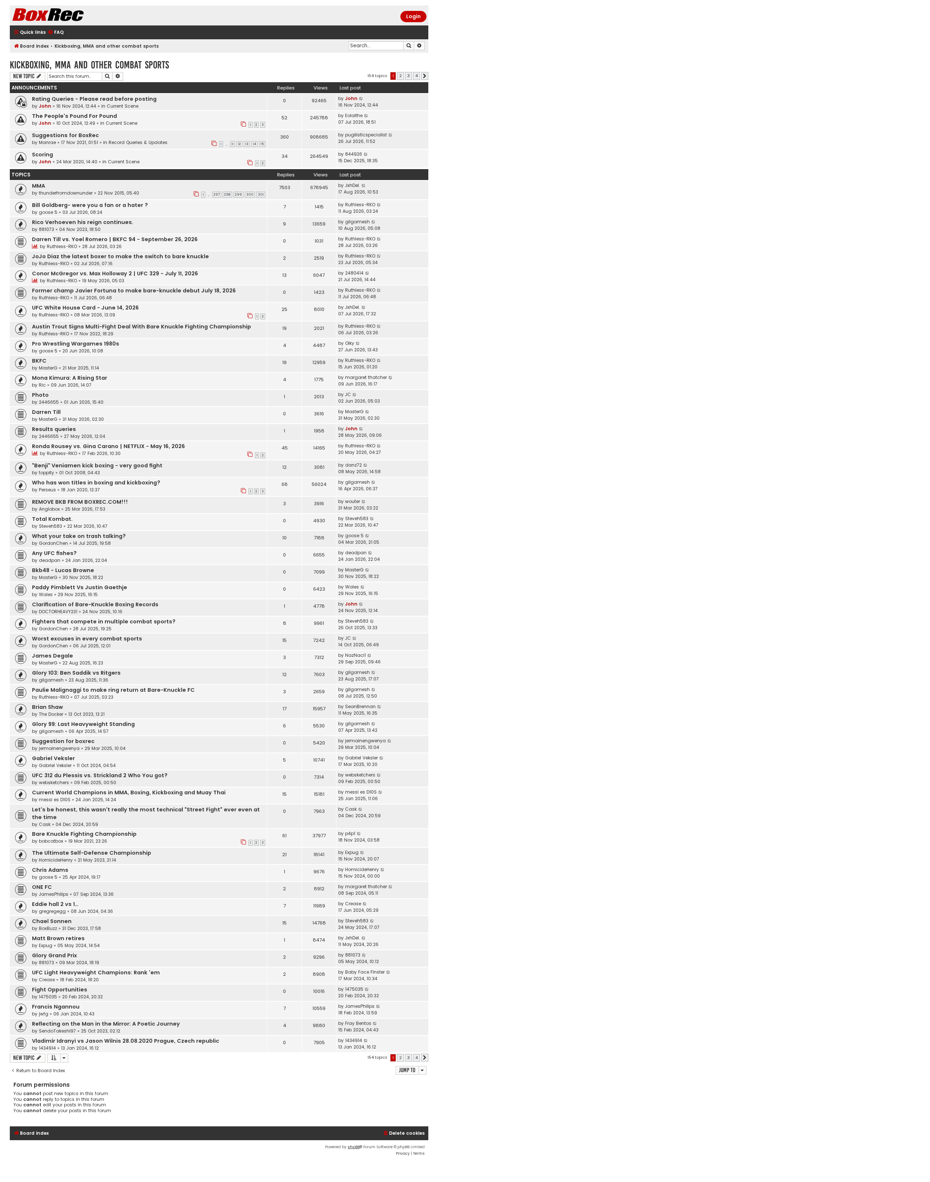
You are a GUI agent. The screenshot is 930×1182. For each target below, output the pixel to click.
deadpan (49, 560)
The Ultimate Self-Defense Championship (91, 852)
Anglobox (49, 509)
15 (262, 144)
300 (250, 194)
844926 (353, 154)
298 (227, 194)
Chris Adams (50, 870)
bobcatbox (51, 841)
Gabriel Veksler (53, 758)
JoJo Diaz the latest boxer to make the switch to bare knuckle (120, 256)
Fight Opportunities (59, 989)
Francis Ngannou (56, 1006)
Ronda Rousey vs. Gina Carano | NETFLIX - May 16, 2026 (108, 446)
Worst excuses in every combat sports (87, 638)
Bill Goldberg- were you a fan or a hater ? (90, 205)
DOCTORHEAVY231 (58, 611)
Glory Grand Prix (54, 955)
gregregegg (52, 911)
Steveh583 (50, 526)
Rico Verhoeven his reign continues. (82, 222)
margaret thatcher (366, 377)
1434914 (47, 1048)
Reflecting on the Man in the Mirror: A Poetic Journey (106, 1023)
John (45, 106)
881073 (46, 229)
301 (261, 194)
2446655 (49, 402)
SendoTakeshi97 (57, 1031)
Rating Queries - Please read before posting (94, 99)
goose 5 (48, 212)
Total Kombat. (52, 519)
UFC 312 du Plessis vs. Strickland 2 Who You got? (99, 775)
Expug (352, 852)
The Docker (51, 714)
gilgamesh (357, 222)
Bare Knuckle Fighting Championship (84, 834)
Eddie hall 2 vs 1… (55, 904)
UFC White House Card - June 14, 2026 (85, 307)
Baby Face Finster (365, 972)
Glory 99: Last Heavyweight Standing (83, 724)
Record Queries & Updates (138, 142)
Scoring (42, 154)
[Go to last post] (361, 98)
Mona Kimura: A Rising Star (69, 378)
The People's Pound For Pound (74, 116)
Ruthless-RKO (360, 204)
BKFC (39, 360)
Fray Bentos (358, 1023)
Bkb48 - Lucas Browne (63, 570)
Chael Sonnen (52, 921)
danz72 (353, 465)
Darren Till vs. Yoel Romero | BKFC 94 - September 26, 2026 (115, 239)
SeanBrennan (360, 706)
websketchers (54, 782)
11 (232, 144)
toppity (46, 473)
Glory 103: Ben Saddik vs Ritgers (76, 672)
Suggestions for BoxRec (65, 135)
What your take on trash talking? (79, 536)
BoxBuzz (48, 928)
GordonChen (53, 543)
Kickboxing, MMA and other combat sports (89, 65)
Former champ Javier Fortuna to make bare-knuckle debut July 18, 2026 (134, 290)
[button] (424, 76)
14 (254, 144)
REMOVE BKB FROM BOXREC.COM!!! (80, 502)
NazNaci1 (355, 655)
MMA (38, 185)
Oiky (349, 343)
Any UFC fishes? (54, 553)
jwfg (43, 1014)
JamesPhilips (53, 894)
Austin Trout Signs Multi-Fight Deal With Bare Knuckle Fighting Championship (141, 326)
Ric (42, 385)
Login (413, 16)
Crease (353, 904)
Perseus (47, 490)
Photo (40, 395)
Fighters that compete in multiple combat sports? (103, 621)
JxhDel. (352, 185)
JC (348, 394)
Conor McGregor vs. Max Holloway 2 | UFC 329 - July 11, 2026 (115, 273)
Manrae (47, 142)
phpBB (354, 1147)
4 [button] (416, 76)
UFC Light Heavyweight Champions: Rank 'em (96, 972)
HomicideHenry (56, 860)
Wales (46, 594)
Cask (44, 824)
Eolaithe (354, 115)
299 (238, 194)
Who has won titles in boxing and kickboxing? (96, 482)
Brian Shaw (47, 707)
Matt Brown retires (58, 938)
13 (246, 144)
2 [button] (400, 76)
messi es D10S (54, 799)
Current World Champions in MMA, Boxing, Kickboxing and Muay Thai (129, 792)
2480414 (354, 273)
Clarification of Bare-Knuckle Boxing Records (95, 604)
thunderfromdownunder (66, 193)
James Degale (52, 655)
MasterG (48, 368)
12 (239, 144)
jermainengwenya (59, 748)
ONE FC (42, 887)
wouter (352, 501)
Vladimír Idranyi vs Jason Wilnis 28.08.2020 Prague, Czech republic (125, 1041)
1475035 (48, 997)
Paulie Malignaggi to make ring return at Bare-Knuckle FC (113, 690)
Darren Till (46, 412)
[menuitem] (56, 32)
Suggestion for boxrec (63, 741)
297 (217, 194)
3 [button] (408, 76)
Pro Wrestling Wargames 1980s (75, 343)
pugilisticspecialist (366, 135)
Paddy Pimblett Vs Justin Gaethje (79, 587)
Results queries (54, 429)
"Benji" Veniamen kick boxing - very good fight (97, 465)
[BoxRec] (66, 15)
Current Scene (122, 106)
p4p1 (350, 833)
